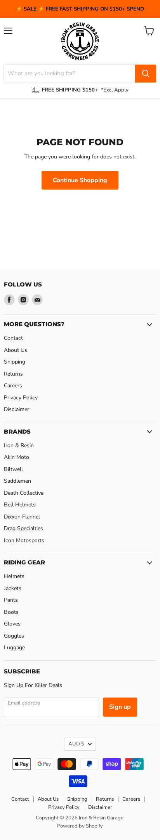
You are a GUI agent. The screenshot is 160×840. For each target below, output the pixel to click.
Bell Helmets (20, 504)
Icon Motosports (24, 540)
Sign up (120, 707)
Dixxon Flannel (22, 516)
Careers (13, 385)
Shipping (14, 362)
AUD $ (76, 743)
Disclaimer (16, 409)
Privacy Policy (21, 397)
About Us (15, 350)
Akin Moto (16, 457)
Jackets (12, 588)
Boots (11, 612)
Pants (11, 600)
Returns (13, 374)
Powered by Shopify (80, 825)
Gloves (12, 623)
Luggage (14, 647)
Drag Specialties (23, 528)
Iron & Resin (19, 445)
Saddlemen (17, 481)
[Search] (145, 74)
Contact (13, 338)
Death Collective (23, 493)
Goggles (14, 636)
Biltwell (13, 469)
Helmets (14, 576)
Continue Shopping (80, 180)
